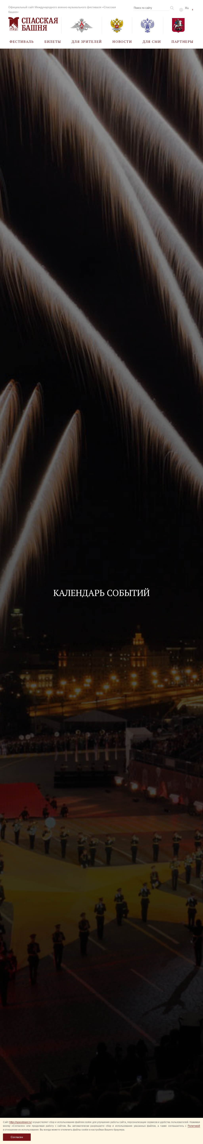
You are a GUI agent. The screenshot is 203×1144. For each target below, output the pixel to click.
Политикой (194, 1126)
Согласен (17, 1137)
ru (187, 8)
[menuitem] (22, 41)
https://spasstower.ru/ (20, 1122)
